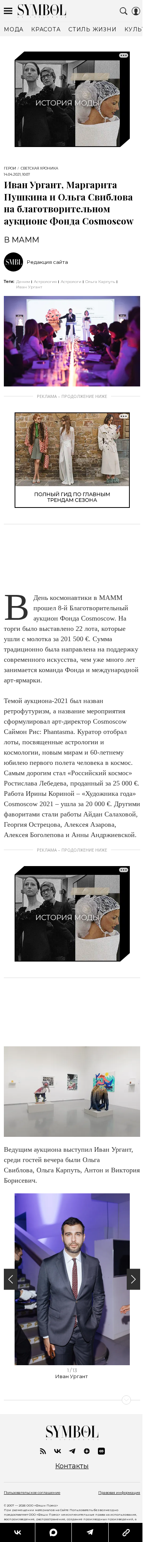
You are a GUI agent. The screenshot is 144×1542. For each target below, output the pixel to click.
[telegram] (72, 1451)
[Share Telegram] (89, 1532)
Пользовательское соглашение (32, 1492)
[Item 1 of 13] (72, 1279)
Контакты (72, 1466)
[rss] (43, 1451)
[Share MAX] (53, 1532)
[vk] (57, 1451)
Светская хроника (39, 168)
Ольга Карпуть (100, 281)
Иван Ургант (29, 286)
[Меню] (8, 11)
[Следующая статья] (72, 1400)
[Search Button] (123, 11)
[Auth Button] (136, 11)
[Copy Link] (126, 1532)
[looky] (101, 1451)
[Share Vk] (17, 1532)
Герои (10, 168)
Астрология (45, 281)
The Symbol (42, 11)
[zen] (86, 1451)
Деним (23, 281)
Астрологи (71, 281)
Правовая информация (119, 1492)
